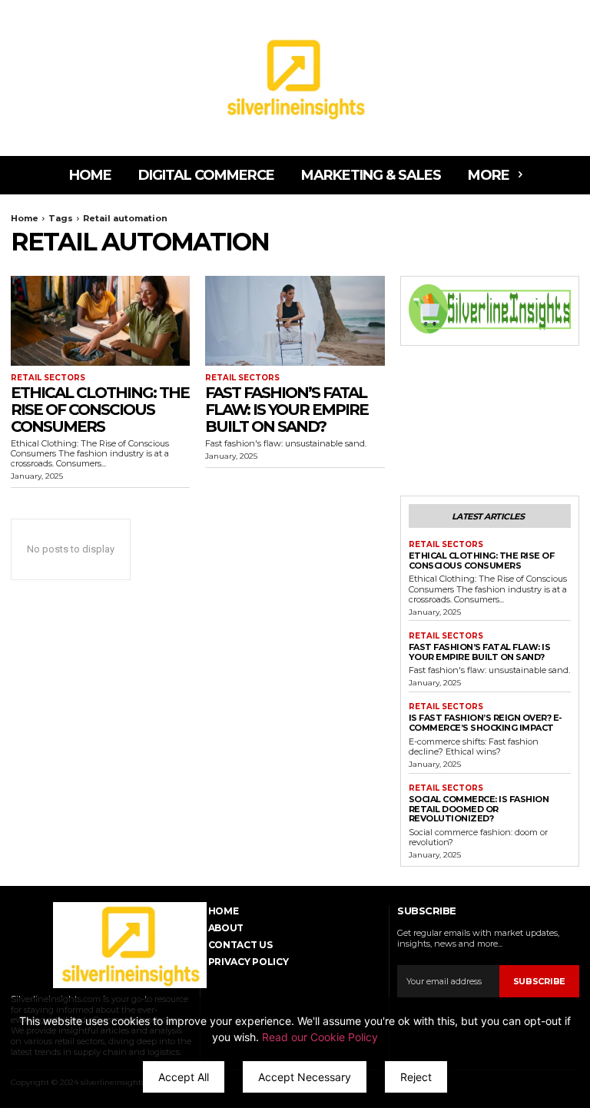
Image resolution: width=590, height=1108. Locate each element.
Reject (416, 1076)
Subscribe (539, 981)
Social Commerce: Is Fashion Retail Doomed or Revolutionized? (479, 809)
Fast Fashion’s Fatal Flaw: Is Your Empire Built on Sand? (286, 409)
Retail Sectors (48, 378)
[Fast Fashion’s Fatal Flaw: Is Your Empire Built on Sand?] (294, 321)
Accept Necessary (304, 1076)
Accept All (183, 1076)
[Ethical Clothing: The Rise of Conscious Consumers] (100, 321)
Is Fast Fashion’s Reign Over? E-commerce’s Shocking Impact (485, 722)
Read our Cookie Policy (320, 1036)
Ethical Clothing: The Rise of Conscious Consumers (100, 409)
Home (24, 218)
